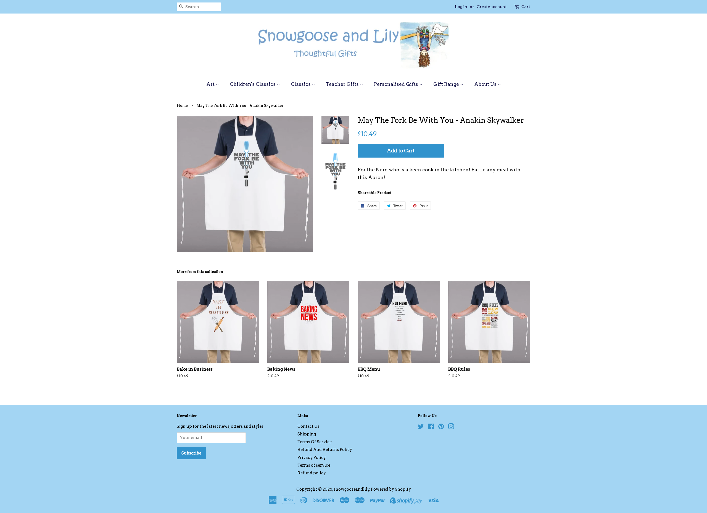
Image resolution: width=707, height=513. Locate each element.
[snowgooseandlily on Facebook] (431, 427)
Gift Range (446, 84)
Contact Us (308, 426)
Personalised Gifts (396, 84)
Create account (492, 6)
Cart (525, 6)
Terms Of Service (314, 441)
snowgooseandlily (352, 489)
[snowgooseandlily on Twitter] (421, 427)
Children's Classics (253, 84)
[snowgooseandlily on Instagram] (451, 427)
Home (182, 105)
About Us (486, 84)
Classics (301, 84)
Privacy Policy (311, 457)
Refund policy (311, 473)
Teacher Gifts (343, 84)
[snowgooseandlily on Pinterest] (441, 427)
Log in (461, 6)
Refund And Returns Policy (324, 449)
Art (211, 84)
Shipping (306, 434)
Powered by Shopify (391, 489)
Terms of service (313, 465)
